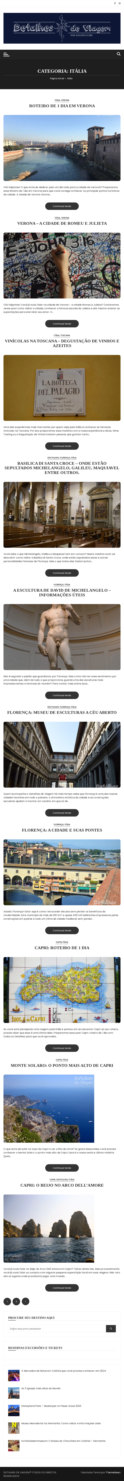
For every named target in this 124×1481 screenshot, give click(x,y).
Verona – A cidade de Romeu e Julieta (62, 223)
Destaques (53, 457)
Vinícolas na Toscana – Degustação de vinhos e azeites (62, 343)
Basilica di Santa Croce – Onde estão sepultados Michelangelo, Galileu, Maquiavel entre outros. (62, 468)
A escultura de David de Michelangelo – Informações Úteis (62, 592)
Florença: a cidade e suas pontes (62, 830)
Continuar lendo (62, 206)
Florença (65, 457)
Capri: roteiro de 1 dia (62, 947)
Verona (65, 100)
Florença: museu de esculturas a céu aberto (62, 712)
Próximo (25, 1301)
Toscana (65, 335)
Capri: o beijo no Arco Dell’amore (62, 1185)
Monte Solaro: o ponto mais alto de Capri (62, 1065)
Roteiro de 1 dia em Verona (62, 105)
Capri (59, 942)
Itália (57, 100)
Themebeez (113, 1472)
